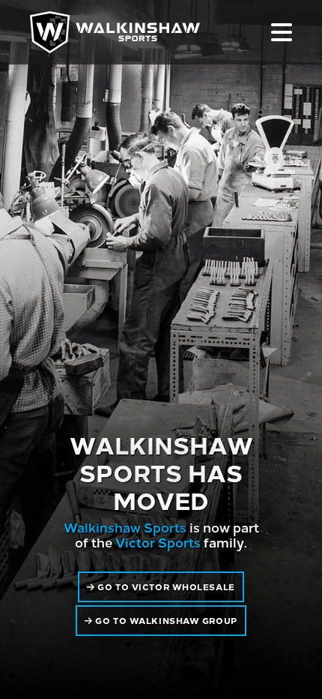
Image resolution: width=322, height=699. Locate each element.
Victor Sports (158, 541)
